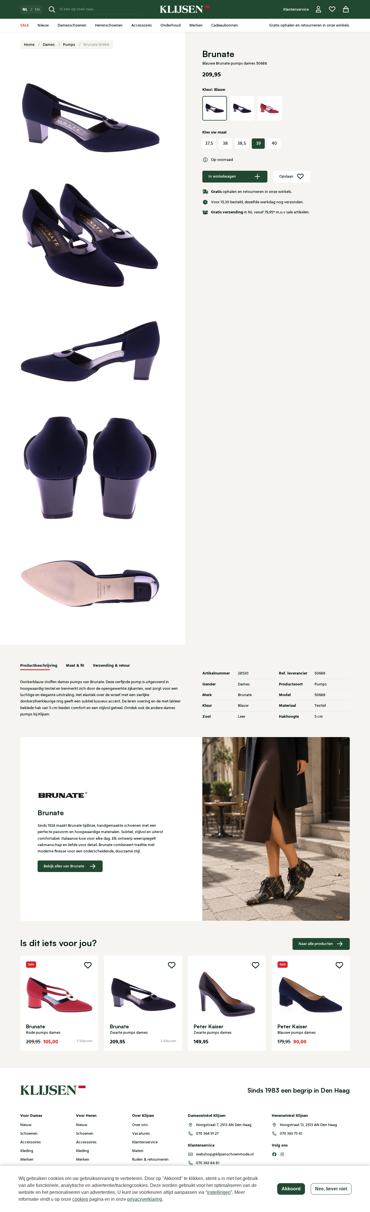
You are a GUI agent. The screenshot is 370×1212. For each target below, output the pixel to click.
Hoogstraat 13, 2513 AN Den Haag (308, 1125)
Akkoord (291, 1188)
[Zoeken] (52, 9)
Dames (49, 45)
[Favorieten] (332, 9)
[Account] (318, 9)
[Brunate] (103, 794)
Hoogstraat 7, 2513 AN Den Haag (223, 1125)
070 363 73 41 (291, 1133)
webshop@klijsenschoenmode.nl (225, 1154)
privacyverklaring (144, 1199)
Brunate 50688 (96, 45)
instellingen (219, 1192)
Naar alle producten (316, 944)
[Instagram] (282, 1154)
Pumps (69, 45)
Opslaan (286, 176)
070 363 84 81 (207, 1163)
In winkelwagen (222, 176)
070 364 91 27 (207, 1133)
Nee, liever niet (331, 1188)
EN (37, 9)
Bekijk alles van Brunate (64, 866)
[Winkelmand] (346, 9)
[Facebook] (274, 1154)
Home (29, 45)
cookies (80, 1199)
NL (25, 9)
